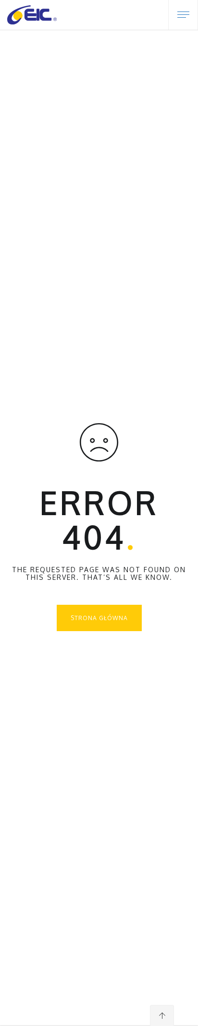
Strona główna (99, 618)
